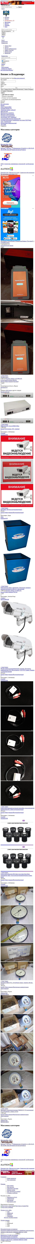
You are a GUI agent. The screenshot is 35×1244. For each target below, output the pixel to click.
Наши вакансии (11, 1178)
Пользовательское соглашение (9, 1229)
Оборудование (9, 381)
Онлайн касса (4, 377)
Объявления (10, 1198)
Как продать (10, 1187)
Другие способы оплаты (10, 1217)
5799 (6, 434)
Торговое (15, 381)
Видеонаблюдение (18, 512)
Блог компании (11, 1180)
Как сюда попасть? (19, 78)
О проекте (3, 1177)
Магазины (9, 91)
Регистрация (4, 67)
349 (8, 599)
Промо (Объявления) (18, 89)
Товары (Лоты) (8, 89)
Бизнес (11, 70)
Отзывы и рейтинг (12, 1193)
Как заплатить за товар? (13, 1191)
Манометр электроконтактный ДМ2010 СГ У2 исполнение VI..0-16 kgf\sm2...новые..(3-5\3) (17, 1110)
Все (2, 89)
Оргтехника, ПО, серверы (12, 429)
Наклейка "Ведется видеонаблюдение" (11, 509)
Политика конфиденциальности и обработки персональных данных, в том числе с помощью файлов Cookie (17, 1231)
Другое (15, 592)
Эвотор (15, 380)
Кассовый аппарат (7, 380)
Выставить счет (11, 1201)
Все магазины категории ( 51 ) (9, 174)
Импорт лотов (11, 1190)
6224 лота (9, 390)
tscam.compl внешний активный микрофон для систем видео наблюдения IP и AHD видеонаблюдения (17, 808)
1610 (6, 518)
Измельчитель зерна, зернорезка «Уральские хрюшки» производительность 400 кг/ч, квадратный (16, 588)
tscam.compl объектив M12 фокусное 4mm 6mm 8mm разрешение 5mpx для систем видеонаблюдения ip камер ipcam (16, 875)
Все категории (5, 70)
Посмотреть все (5, 392)
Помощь (3, 1184)
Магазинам (10, 1200)
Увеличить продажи (12, 1188)
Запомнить (6, 61)
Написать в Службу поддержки (9, 1235)
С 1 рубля (3, 91)
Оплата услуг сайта (6, 1210)
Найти (3, 33)
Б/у (1, 380)
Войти (3, 64)
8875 (7, 994)
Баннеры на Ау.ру (12, 1197)
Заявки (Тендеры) (28, 89)
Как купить (10, 1185)
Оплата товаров (5, 1220)
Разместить (4, 41)
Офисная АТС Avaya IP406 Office (10, 426)
